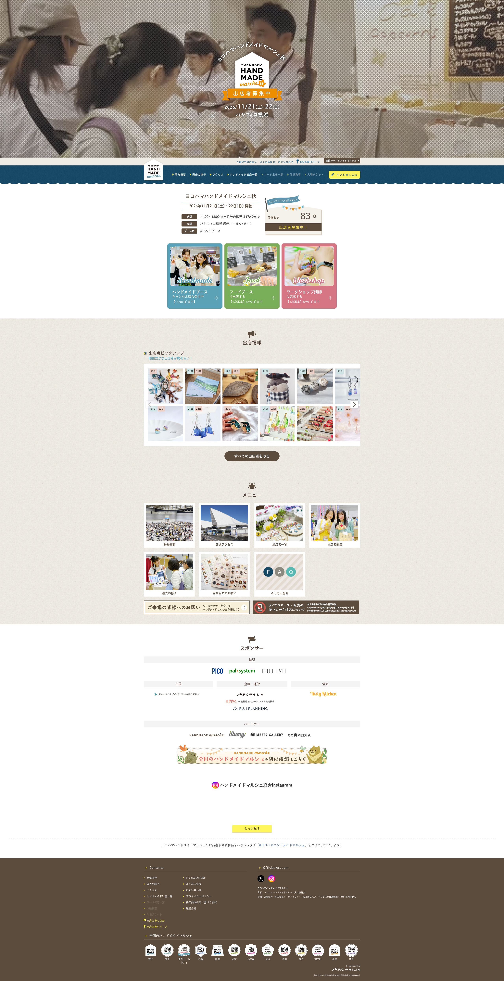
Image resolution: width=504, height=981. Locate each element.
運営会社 (191, 908)
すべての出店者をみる (252, 456)
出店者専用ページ (309, 161)
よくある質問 (267, 161)
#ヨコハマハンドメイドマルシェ (282, 845)
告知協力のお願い (246, 161)
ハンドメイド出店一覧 (244, 174)
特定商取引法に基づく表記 (201, 902)
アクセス (218, 174)
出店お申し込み (347, 175)
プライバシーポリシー (199, 896)
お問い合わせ (286, 161)
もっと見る (252, 828)
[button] (354, 404)
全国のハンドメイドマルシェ (341, 160)
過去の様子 (199, 174)
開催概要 (180, 174)
